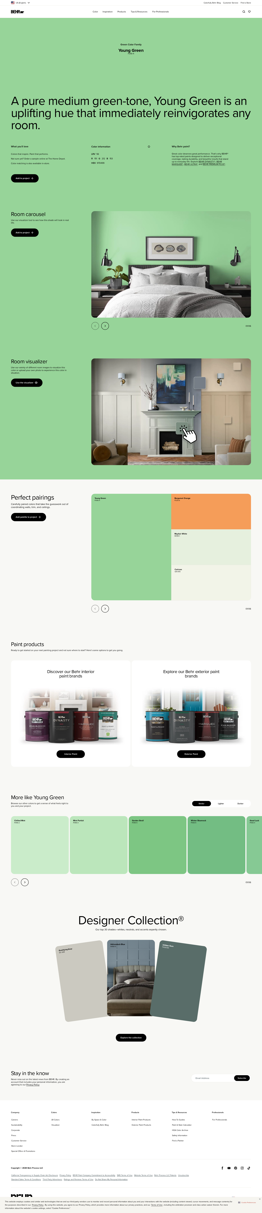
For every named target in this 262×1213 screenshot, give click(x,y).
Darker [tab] (240, 803)
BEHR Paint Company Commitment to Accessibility (94, 1175)
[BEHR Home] (17, 11)
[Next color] (25, 882)
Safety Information (179, 1135)
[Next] (105, 326)
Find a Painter (178, 1140)
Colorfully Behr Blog (100, 1125)
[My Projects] (249, 11)
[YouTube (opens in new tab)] (229, 1168)
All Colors (55, 1119)
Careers (14, 1119)
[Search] (243, 11)
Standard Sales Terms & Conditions (26, 1179)
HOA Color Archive (180, 1130)
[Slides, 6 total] (171, 264)
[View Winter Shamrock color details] (216, 845)
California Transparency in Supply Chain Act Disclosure (34, 1175)
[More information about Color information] (149, 146)
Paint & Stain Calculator (182, 1125)
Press (13, 1135)
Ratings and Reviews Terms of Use (78, 1179)
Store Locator (17, 1146)
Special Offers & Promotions (23, 1151)
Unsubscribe (183, 1175)
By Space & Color (99, 1119)
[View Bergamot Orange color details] (211, 511)
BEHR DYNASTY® (207, 161)
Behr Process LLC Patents (165, 1175)
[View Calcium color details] (211, 582)
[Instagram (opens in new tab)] (242, 1168)
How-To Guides (178, 1119)
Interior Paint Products (141, 1119)
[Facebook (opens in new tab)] (222, 1168)
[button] (247, 1202)
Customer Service (18, 1140)
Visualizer (55, 1125)
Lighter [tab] (221, 803)
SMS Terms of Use (124, 1175)
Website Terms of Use (143, 1175)
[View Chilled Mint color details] (40, 845)
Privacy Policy (32, 1084)
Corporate (15, 1130)
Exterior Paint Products (141, 1125)
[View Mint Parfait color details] (99, 845)
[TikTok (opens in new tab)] (249, 1168)
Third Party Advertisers (52, 1179)
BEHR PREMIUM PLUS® (214, 164)
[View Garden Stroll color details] (157, 845)
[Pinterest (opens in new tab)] (235, 1168)
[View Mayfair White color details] (211, 547)
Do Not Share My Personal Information (111, 1179)
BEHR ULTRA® (191, 164)
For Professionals (219, 1119)
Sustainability (16, 1125)
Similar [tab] (201, 803)
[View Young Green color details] (131, 547)
